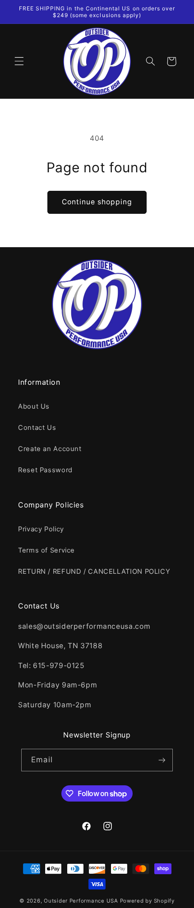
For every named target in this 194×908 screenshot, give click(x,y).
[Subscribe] (161, 760)
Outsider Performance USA (81, 901)
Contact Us (37, 428)
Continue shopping (97, 202)
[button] (19, 61)
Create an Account (50, 449)
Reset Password (45, 470)
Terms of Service (46, 550)
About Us (34, 406)
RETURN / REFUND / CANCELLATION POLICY (94, 571)
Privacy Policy (41, 529)
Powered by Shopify (147, 901)
